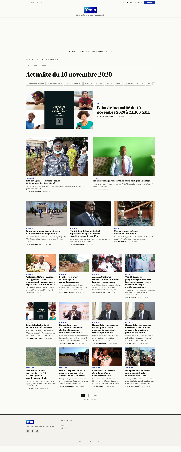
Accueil (72, 51)
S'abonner (150, 2)
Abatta (118, 84)
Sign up (63, 425)
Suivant (95, 395)
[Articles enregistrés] (127, 2)
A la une (99, 84)
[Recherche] (123, 2)
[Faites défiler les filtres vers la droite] (153, 83)
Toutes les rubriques (36, 84)
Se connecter (138, 2)
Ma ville (63, 428)
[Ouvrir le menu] (27, 2)
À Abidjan (88, 84)
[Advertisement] (90, 33)
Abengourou (84, 51)
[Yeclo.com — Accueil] (30, 422)
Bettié (109, 51)
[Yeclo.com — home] (90, 10)
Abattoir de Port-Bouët (134, 84)
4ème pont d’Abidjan (73, 84)
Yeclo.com (30, 59)
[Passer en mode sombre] (130, 2)
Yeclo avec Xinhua (107, 117)
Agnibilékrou (97, 51)
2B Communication (55, 84)
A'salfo (109, 84)
